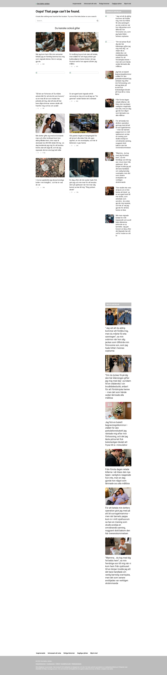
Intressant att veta (90, 4)
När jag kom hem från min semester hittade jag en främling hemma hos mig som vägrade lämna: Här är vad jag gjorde (50, 58)
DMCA (58, 664)
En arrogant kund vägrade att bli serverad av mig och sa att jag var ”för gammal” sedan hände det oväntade (83, 96)
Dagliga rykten (117, 4)
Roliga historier (104, 4)
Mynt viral (127, 4)
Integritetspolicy (41, 664)
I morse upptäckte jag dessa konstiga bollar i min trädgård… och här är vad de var (50, 182)
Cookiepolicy (51, 664)
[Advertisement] (118, 271)
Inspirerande (77, 4)
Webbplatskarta (76, 664)
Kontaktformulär (66, 664)
